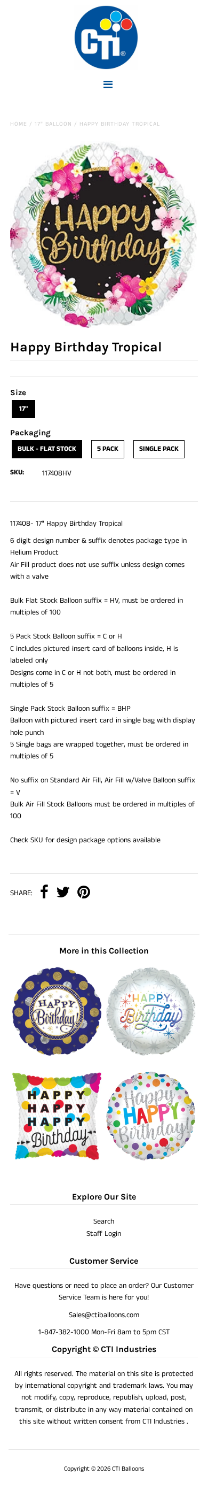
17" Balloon (53, 124)
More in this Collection (104, 951)
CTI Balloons (128, 1468)
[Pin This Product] (83, 893)
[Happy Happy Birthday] (57, 1159)
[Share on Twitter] (63, 893)
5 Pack (107, 449)
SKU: (17, 472)
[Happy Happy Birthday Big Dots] (151, 1159)
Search (103, 1221)
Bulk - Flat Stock (47, 449)
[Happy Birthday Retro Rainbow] (151, 1054)
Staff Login (103, 1233)
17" (23, 409)
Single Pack (159, 449)
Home (18, 124)
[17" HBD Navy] (57, 1054)
